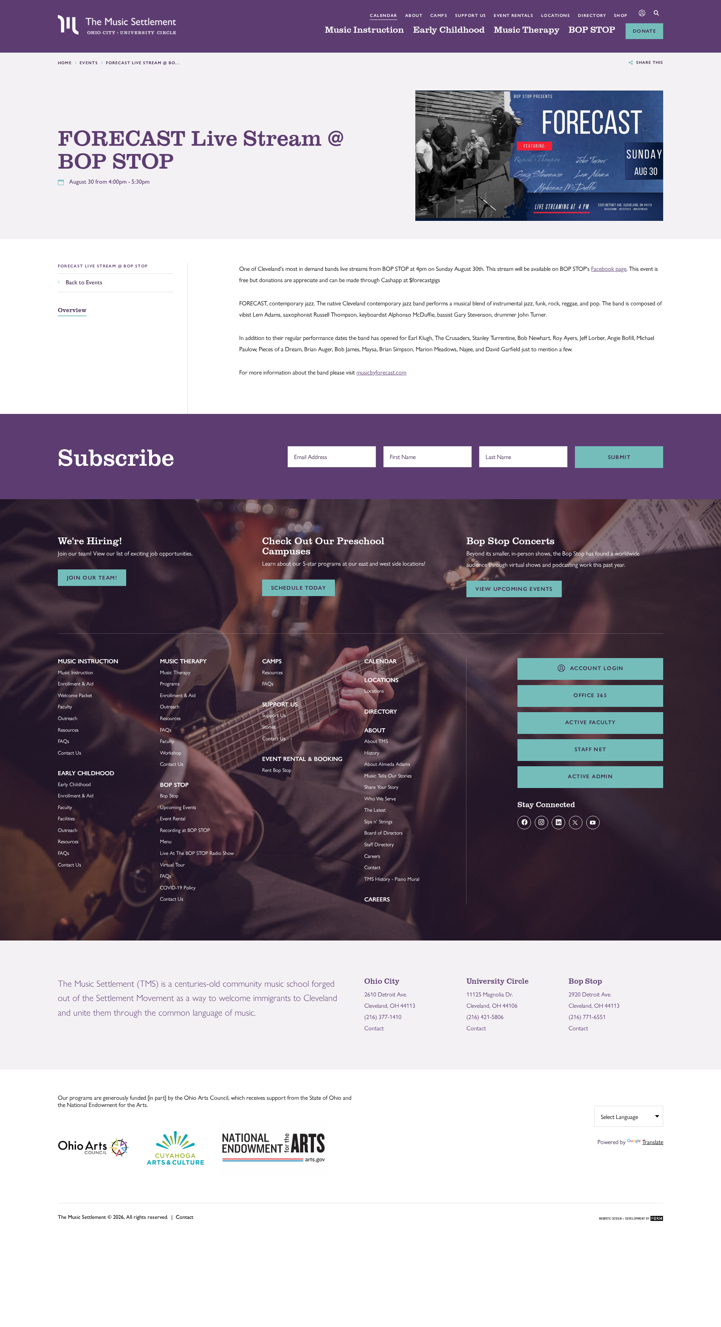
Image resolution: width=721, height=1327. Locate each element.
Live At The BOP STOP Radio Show (197, 852)
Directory (592, 15)
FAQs (63, 740)
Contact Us (69, 752)
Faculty (65, 706)
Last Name (496, 453)
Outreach (67, 718)
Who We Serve (380, 798)
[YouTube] (593, 822)
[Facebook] (524, 822)
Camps (438, 15)
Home (65, 62)
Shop (621, 15)
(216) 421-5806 (485, 1016)
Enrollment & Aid (76, 683)
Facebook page (608, 268)
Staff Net (590, 749)
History (371, 752)
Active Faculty (590, 722)
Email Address (308, 453)
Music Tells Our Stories (388, 775)
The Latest (375, 809)
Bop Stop (174, 784)
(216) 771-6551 (587, 1016)
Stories (269, 726)
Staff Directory (379, 844)
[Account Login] (642, 13)
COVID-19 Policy (178, 887)
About (413, 15)
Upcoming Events (178, 807)
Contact (372, 867)
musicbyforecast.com (381, 372)
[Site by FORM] (631, 1218)
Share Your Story (381, 786)
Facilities (66, 818)
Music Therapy (527, 30)
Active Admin (590, 776)
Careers (372, 855)
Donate (644, 31)
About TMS (376, 740)
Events (89, 62)
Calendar (383, 15)
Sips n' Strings (378, 821)
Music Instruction (364, 30)
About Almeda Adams (387, 763)
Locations (555, 15)
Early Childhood (449, 30)
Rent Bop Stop (276, 769)
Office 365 (590, 695)
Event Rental (173, 818)
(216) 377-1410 (382, 1016)
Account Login (595, 668)
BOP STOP (592, 30)
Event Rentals (513, 15)
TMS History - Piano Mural (391, 878)
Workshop (170, 752)
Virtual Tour (172, 864)
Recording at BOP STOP (185, 829)
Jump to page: (78, 667)
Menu (166, 841)
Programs (169, 683)
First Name (401, 453)
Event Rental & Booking (302, 758)
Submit (619, 457)
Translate (652, 1141)
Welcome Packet (75, 695)
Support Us (470, 15)
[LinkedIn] (558, 822)
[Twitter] (575, 822)
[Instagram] (541, 822)
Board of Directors (383, 832)
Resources (68, 729)
